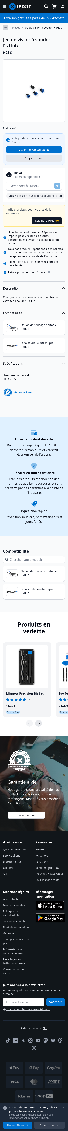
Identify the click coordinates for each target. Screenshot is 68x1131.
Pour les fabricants (47, 880)
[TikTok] (8, 1040)
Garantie (8, 933)
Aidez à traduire (31, 1028)
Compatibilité (12, 313)
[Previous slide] (29, 723)
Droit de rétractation (16, 927)
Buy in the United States (34, 149)
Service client (11, 855)
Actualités (42, 855)
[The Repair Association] (34, 1048)
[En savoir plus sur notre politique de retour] (49, 272)
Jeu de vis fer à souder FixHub (43, 27)
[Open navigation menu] (4, 6)
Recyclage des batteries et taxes (14, 961)
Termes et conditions (16, 921)
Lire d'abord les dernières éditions (28, 1009)
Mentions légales (14, 905)
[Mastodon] (45, 1040)
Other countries (49, 1125)
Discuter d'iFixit (12, 861)
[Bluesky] (53, 1040)
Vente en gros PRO (47, 868)
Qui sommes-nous (14, 849)
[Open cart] (54, 6)
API (5, 874)
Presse (40, 849)
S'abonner (55, 1002)
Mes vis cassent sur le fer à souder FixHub (35, 196)
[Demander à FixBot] (57, 186)
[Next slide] (38, 723)
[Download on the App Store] (50, 905)
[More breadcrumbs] (5, 27)
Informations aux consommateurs (14, 951)
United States (15, 1125)
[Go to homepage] (21, 6)
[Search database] (46, 6)
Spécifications (13, 363)
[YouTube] (38, 1040)
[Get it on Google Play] (50, 917)
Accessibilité (11, 899)
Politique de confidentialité (12, 913)
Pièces (16, 27)
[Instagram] (30, 1040)
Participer (42, 861)
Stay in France (34, 158)
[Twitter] (23, 1040)
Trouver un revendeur (49, 874)
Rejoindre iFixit (47, 220)
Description (11, 288)
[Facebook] (15, 1040)
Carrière (8, 868)
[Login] (63, 6)
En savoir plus (26, 815)
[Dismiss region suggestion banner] (63, 1107)
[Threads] (60, 1040)
